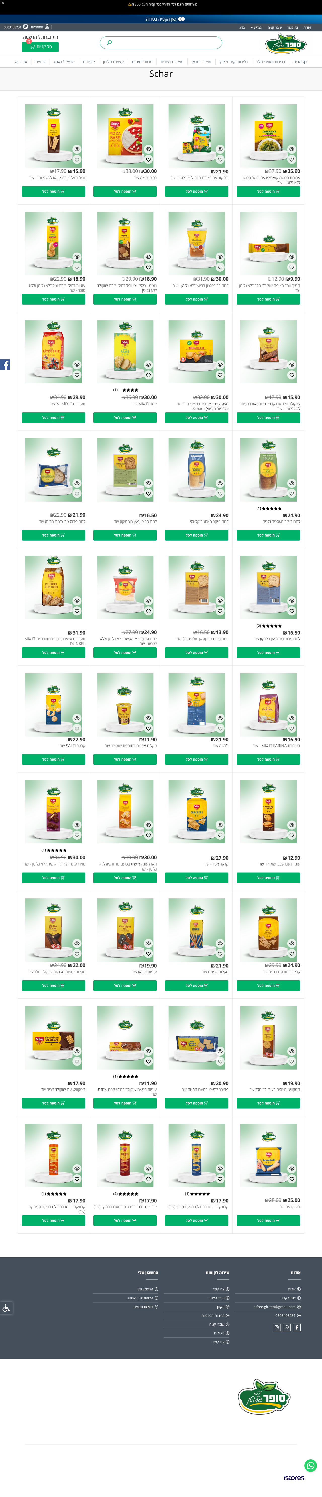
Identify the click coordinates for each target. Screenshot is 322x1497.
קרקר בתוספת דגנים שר (281, 972)
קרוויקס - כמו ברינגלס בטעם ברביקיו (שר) (125, 1206)
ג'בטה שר (220, 745)
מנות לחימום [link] (142, 62)
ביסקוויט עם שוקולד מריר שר (63, 1089)
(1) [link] (115, 390)
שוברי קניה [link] (275, 27)
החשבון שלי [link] (145, 1289)
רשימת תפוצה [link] (143, 1306)
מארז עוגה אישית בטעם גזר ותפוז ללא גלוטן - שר (128, 866)
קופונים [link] (89, 62)
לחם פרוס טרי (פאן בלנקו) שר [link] (277, 639)
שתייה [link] (40, 62)
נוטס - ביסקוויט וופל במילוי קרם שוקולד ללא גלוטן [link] (127, 288)
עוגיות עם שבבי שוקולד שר (279, 864)
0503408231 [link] (285, 1315)
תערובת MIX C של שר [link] (67, 404)
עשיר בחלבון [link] (113, 62)
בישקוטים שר (290, 1206)
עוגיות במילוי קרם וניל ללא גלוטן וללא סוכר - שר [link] (57, 288)
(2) (115, 1193)
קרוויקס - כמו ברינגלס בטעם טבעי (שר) (198, 1206)
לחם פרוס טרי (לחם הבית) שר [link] (62, 521)
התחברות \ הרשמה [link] (40, 37)
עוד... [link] (23, 62)
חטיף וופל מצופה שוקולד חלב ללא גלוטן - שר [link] (268, 288)
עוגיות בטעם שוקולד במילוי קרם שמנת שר (127, 1092)
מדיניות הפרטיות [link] (213, 1315)
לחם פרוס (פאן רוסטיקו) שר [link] (135, 521)
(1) (44, 850)
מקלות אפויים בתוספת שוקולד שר (131, 745)
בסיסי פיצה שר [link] (145, 177)
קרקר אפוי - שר (216, 864)
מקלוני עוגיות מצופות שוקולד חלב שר (56, 972)
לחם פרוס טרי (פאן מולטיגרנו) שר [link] (202, 639)
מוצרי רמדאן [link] (201, 62)
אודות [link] (307, 27)
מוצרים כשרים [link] (172, 62)
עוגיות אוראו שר (144, 972)
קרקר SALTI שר (72, 745)
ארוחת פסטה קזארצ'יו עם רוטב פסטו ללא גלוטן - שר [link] (271, 180)
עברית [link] (258, 27)
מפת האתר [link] (216, 1297)
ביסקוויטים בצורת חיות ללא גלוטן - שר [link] (199, 177)
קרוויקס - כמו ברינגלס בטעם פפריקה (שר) (57, 1209)
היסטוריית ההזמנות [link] (140, 1297)
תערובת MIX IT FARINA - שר (276, 745)
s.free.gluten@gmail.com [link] (275, 1306)
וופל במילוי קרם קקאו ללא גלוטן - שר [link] (57, 177)
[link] (310, 1465)
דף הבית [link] (300, 62)
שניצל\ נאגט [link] (64, 62)
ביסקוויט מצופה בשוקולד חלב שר (275, 1089)
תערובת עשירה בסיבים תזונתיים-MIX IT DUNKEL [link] (54, 641)
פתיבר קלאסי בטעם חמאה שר (205, 1089)
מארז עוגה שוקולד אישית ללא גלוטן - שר (54, 864)
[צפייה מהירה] (291, 149)
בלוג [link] (242, 27)
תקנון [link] (220, 1306)
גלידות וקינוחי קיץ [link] (234, 62)
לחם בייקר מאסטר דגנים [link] (281, 521)
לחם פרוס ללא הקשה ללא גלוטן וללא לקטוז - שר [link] (128, 641)
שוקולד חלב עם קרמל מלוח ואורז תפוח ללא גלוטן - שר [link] (270, 406)
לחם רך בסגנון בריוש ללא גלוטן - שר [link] (200, 285)
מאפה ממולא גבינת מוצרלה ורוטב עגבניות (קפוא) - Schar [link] (202, 406)
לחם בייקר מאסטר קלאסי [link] (209, 521)
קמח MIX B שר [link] (145, 404)
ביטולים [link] (219, 1333)
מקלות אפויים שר (215, 972)
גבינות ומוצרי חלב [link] (270, 62)
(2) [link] (259, 625)
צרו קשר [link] (293, 27)
